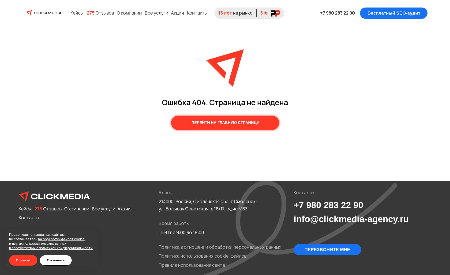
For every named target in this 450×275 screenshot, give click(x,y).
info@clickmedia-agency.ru (351, 219)
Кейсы (77, 13)
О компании (129, 13)
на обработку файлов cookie (61, 239)
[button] (394, 13)
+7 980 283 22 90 (337, 13)
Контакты (197, 13)
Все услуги (156, 13)
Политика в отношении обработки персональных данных (220, 247)
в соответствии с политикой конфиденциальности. (51, 248)
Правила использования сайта (192, 265)
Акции (177, 13)
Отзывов (100, 13)
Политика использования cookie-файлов (203, 256)
